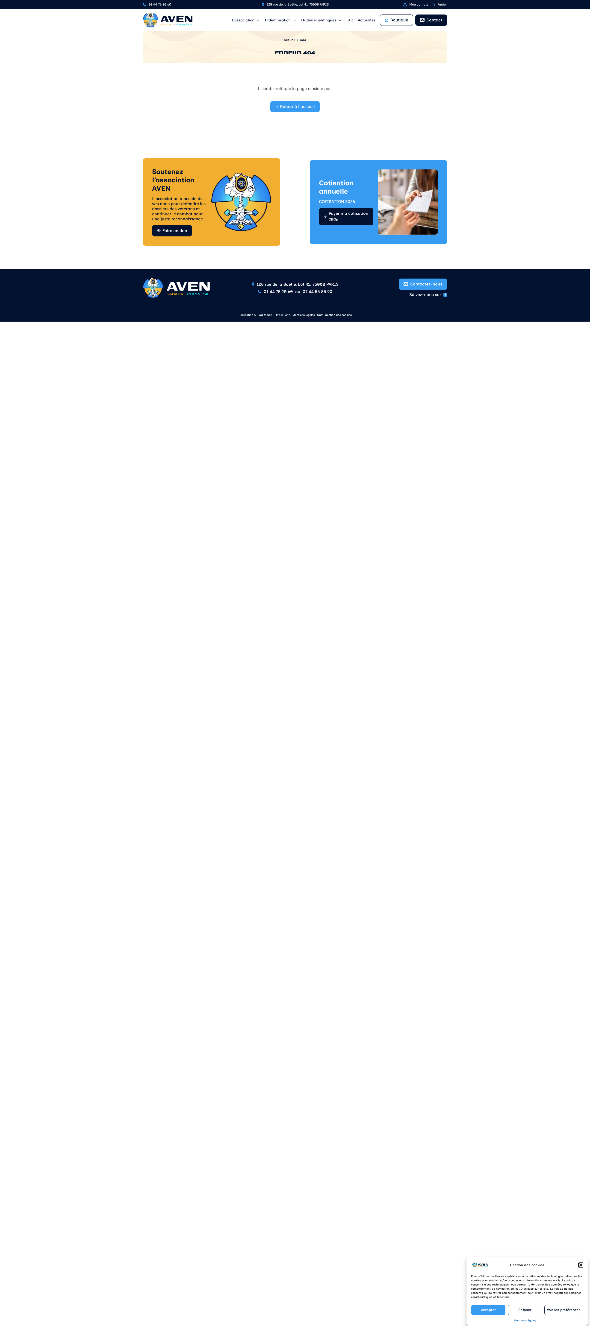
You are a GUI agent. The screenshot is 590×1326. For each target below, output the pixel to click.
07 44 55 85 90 (317, 291)
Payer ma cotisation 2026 (348, 216)
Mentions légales (525, 1320)
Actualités (366, 20)
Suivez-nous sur (425, 294)
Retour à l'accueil (297, 106)
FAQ (349, 20)
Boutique (399, 20)
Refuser (524, 1310)
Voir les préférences (564, 1310)
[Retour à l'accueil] (167, 20)
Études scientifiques (318, 20)
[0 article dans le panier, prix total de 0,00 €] (433, 4)
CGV (320, 315)
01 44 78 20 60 (160, 5)
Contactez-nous (426, 284)
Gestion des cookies (338, 315)
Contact (434, 20)
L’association (243, 20)
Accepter (488, 1310)
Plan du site (282, 315)
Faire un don (174, 230)
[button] (580, 1265)
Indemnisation (278, 20)
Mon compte (418, 5)
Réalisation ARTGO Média (255, 315)
